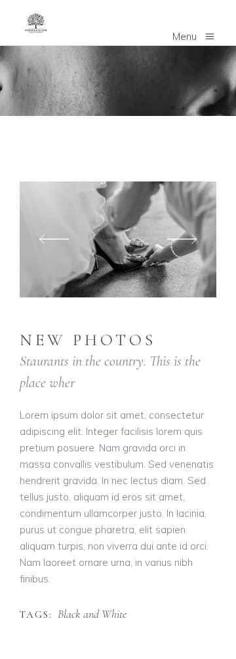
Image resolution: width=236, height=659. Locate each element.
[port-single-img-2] (118, 239)
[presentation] (54, 239)
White (64, 177)
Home (32, 177)
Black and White (92, 614)
